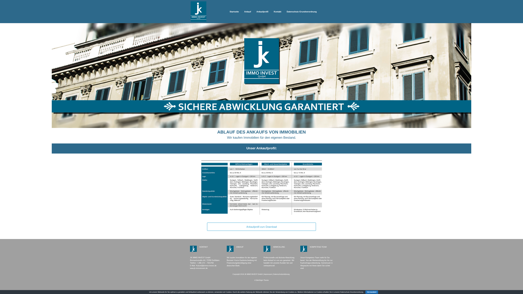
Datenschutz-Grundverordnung (302, 11)
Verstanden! (371, 292)
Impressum (268, 274)
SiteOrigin (259, 280)
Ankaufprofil (262, 11)
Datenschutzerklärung (281, 274)
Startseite (234, 11)
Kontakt (277, 11)
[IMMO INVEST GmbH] (198, 11)
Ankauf (247, 11)
